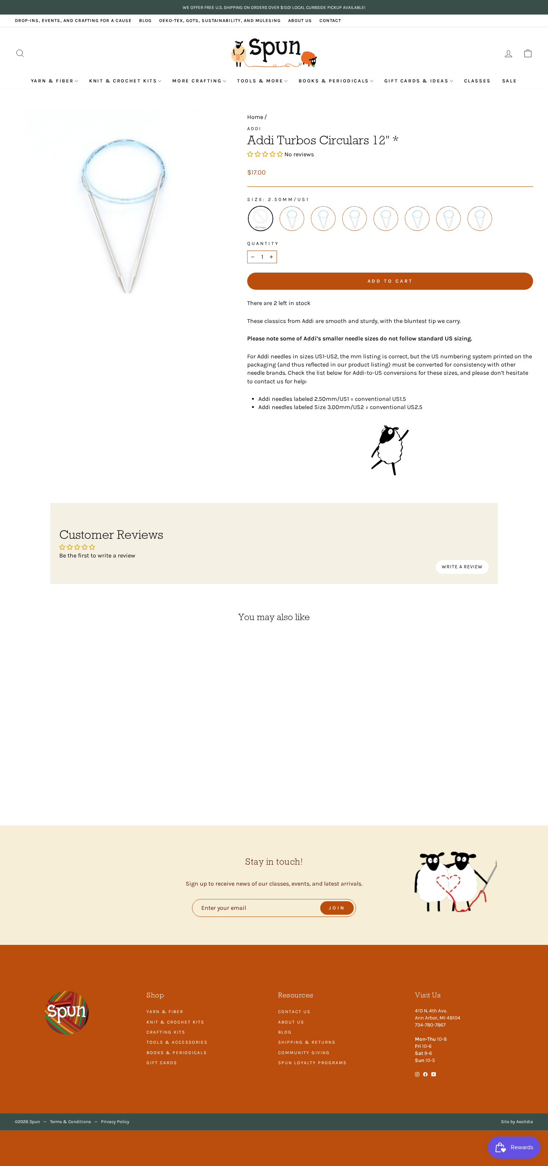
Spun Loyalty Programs (312, 1062)
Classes (477, 81)
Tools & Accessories (177, 1042)
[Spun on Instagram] (417, 1074)
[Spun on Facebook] (425, 1074)
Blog (145, 20)
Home (255, 116)
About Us (300, 20)
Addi (254, 128)
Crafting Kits (166, 1032)
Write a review (462, 566)
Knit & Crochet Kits (123, 81)
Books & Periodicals (334, 81)
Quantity (263, 243)
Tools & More (260, 81)
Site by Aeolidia (517, 1121)
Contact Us (294, 1011)
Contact (330, 20)
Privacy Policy (115, 1121)
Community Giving (304, 1052)
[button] (265, 154)
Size (255, 199)
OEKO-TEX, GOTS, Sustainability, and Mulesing (220, 20)
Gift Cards (162, 1062)
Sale (509, 81)
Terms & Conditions (70, 1121)
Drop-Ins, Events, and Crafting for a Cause (73, 20)
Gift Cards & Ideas (416, 81)
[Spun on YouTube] (433, 1074)
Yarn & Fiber (52, 81)
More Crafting (197, 81)
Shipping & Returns (307, 1042)
